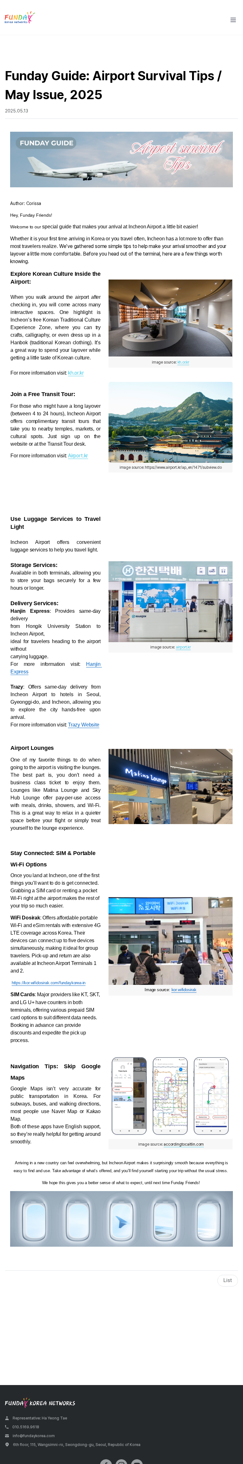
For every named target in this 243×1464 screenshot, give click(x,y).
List (227, 1280)
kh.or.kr (76, 373)
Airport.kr (78, 456)
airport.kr (183, 647)
